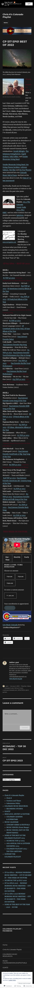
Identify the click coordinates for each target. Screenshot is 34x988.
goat (7, 686)
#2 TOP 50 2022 (23, 435)
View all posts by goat (15, 679)
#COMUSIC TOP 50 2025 (15, 841)
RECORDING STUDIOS (14, 809)
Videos (29, 686)
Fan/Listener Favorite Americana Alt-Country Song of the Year (17, 480)
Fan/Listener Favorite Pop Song (15, 345)
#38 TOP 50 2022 (9, 478)
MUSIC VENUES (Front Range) (17, 827)
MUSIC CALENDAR (11, 822)
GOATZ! (7, 811)
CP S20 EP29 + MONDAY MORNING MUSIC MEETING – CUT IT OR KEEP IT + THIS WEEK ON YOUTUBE (18, 875)
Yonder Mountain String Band (14, 164)
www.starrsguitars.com (9, 242)
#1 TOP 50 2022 (15, 321)
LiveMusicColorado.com (10, 690)
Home (5, 945)
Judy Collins (14, 156)
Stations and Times (13, 801)
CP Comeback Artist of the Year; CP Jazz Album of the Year (16, 328)
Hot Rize (12, 170)
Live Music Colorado (10, 625)
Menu (6, 22)
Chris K (9, 798)
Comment (25, 727)
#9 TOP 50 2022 (15, 465)
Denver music (18, 688)
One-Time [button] (7, 558)
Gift (29, 4)
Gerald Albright (19, 151)
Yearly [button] (26, 557)
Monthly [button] (17, 557)
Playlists (23, 686)
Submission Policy (13, 803)
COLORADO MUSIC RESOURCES (16, 806)
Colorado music (9, 688)
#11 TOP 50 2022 (19, 515)
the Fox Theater (25, 170)
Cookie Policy (12, 980)
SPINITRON (21, 690)
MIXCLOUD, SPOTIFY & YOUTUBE (17, 814)
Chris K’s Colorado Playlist (14, 795)
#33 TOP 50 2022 (18, 379)
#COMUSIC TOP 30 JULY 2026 (16, 880)
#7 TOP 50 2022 (9, 278)
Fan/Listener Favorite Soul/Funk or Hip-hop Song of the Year (16, 454)
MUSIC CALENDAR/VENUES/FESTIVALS (14, 962)
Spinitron (20, 215)
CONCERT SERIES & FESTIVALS (18, 825)
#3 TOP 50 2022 (19, 489)
